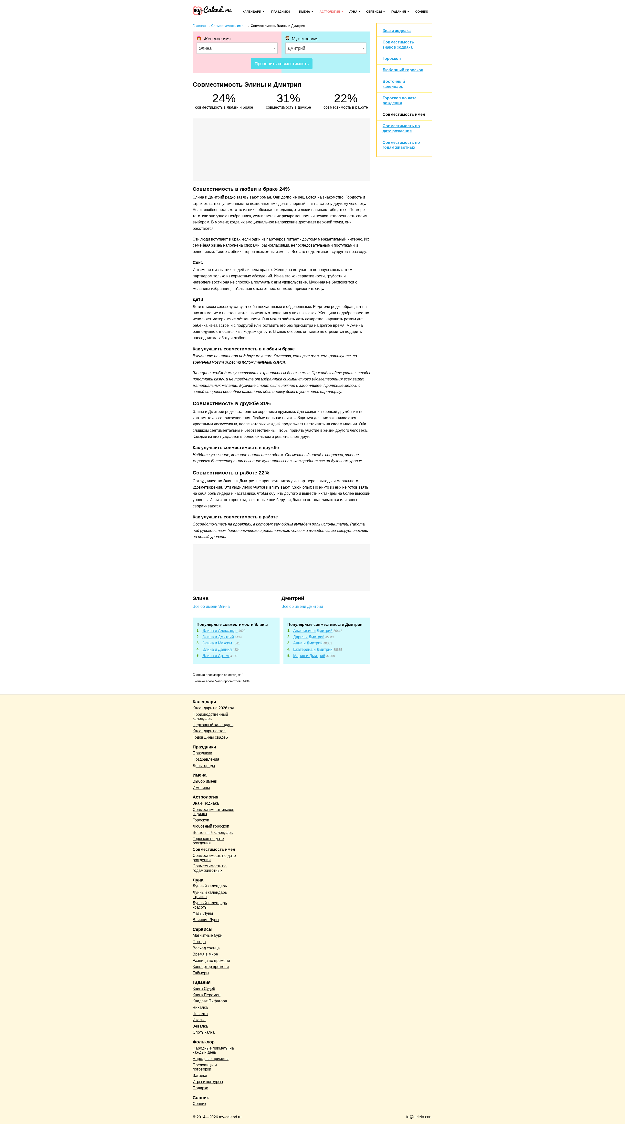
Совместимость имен (404, 114)
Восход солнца (206, 948)
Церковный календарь (213, 725)
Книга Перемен (206, 995)
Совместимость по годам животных (210, 868)
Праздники (280, 11)
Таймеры (201, 973)
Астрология (330, 11)
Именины (201, 788)
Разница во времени (211, 960)
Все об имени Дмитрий (302, 606)
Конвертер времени (211, 967)
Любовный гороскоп (403, 70)
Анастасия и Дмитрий (313, 631)
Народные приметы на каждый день (213, 1050)
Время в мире (205, 954)
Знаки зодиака (397, 31)
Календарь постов (209, 731)
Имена (304, 11)
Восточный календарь (213, 832)
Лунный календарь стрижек (210, 894)
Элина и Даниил (217, 649)
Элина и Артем (215, 656)
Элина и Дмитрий (218, 637)
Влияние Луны (206, 920)
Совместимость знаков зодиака (213, 812)
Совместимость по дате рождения (214, 857)
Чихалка (200, 1007)
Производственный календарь (210, 716)
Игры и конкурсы (208, 1082)
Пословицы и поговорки (205, 1067)
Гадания (398, 11)
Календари (252, 11)
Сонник (421, 11)
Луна (353, 11)
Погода (199, 942)
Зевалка (200, 1026)
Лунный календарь (210, 886)
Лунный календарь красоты (210, 905)
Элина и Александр (220, 631)
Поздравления (206, 759)
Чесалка (200, 1014)
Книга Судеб (204, 989)
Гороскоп (392, 58)
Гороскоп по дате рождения (208, 841)
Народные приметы (211, 1059)
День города (204, 766)
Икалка (199, 1020)
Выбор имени (205, 781)
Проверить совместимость (282, 63)
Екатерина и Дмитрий (313, 649)
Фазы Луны (203, 913)
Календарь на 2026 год (213, 708)
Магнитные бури (207, 935)
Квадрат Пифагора (210, 1001)
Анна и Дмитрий (308, 643)
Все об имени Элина (211, 606)
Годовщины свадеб (210, 737)
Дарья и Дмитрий (308, 637)
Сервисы (374, 11)
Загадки (200, 1075)
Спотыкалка (204, 1032)
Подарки (200, 1088)
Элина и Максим (217, 643)
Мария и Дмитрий (309, 656)
